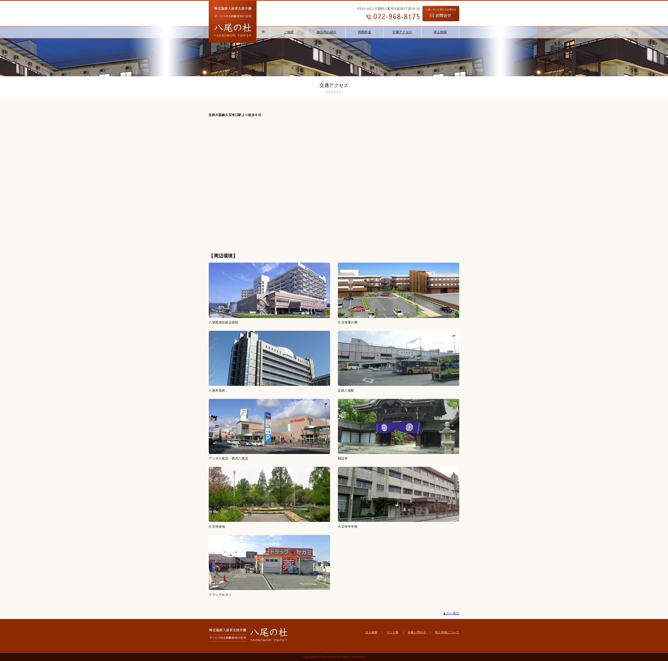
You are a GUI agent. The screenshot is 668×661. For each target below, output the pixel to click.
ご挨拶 (289, 32)
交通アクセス (402, 32)
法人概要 (371, 632)
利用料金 (364, 32)
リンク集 (393, 632)
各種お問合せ (417, 632)
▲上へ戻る (451, 613)
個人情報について (447, 632)
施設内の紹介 (327, 32)
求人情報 (440, 32)
